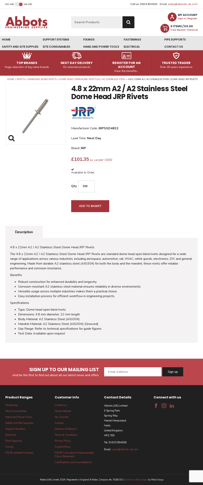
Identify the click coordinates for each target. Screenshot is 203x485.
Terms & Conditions (66, 435)
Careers (59, 423)
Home (6, 40)
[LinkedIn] (171, 405)
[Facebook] (156, 405)
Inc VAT (9, 4)
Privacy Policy (63, 441)
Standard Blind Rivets (41, 79)
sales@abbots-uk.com (183, 4)
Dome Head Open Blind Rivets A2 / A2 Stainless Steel (92, 79)
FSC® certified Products (19, 453)
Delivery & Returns (66, 429)
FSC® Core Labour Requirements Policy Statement (74, 454)
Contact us (173, 47)
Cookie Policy (63, 447)
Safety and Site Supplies (20, 47)
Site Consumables (56, 47)
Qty (74, 186)
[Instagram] (164, 405)
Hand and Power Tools (101, 47)
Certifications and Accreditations (73, 462)
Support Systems (56, 40)
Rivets (21, 79)
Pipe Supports (175, 40)
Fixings (89, 40)
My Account (61, 417)
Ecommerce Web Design (135, 479)
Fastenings (132, 40)
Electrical (132, 47)
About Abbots (63, 411)
